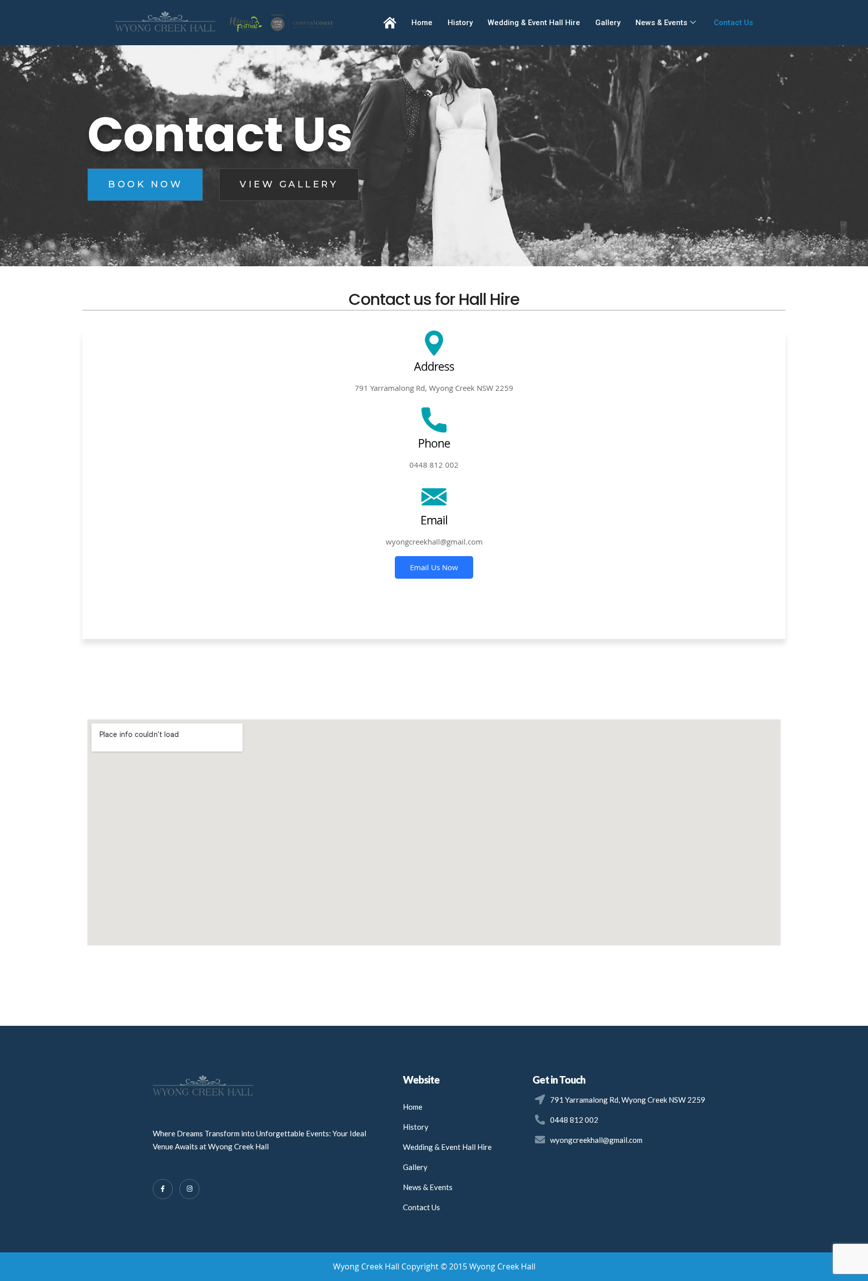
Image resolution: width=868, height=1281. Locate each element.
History (460, 22)
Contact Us (733, 22)
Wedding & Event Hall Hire (534, 22)
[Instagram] (189, 1189)
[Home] (390, 22)
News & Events (661, 22)
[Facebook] (163, 1189)
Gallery (607, 22)
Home (421, 22)
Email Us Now (434, 567)
